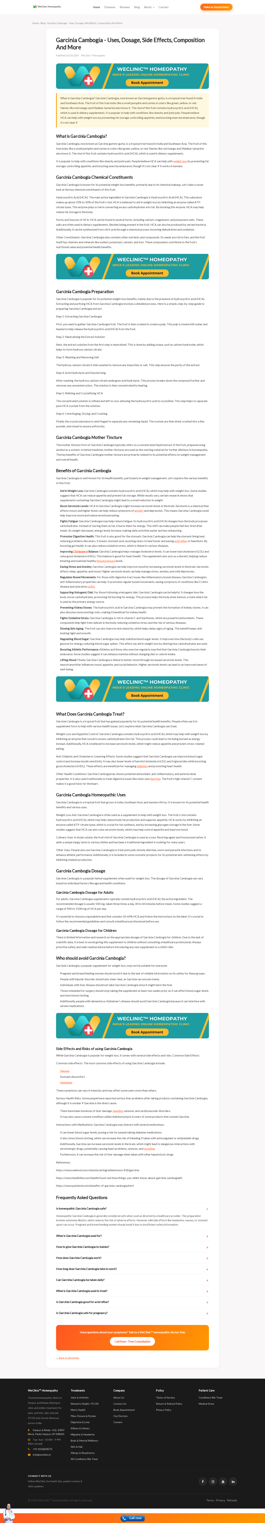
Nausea (64, 1071)
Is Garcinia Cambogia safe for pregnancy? (82, 1312)
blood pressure (106, 560)
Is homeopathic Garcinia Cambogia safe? (81, 1208)
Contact (164, 7)
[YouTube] (223, 1481)
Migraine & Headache (83, 1434)
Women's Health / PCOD (85, 1403)
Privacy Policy (163, 1409)
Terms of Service (165, 1397)
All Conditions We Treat (84, 1458)
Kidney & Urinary (80, 1428)
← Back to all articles (67, 1357)
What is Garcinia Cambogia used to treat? (81, 1290)
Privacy (220, 1500)
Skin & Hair (77, 1446)
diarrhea (155, 778)
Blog (137, 7)
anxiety (138, 510)
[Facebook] (203, 1481)
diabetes (142, 766)
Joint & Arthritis (80, 1397)
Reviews (125, 7)
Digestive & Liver (80, 1422)
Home (96, 7)
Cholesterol (80, 551)
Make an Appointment (216, 6)
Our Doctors (120, 1415)
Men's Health (78, 1409)
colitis (91, 586)
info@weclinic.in (41, 1454)
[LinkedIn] (233, 1481)
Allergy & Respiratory (83, 1452)
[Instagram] (213, 1481)
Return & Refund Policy (169, 1403)
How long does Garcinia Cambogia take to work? (86, 1268)
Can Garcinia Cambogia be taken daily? (80, 1279)
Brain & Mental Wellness (84, 1440)
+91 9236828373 (42, 1449)
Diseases (109, 7)
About (148, 7)
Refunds (232, 1500)
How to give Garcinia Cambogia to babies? (82, 1246)
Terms (210, 1500)
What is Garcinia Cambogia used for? (79, 1235)
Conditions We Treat (210, 1397)
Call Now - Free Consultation (132, 1341)
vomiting (149, 1148)
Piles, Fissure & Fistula (83, 1415)
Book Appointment (124, 1409)
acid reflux (181, 541)
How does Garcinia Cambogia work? (78, 1257)
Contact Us (119, 1403)
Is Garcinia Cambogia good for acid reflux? (82, 1301)
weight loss (180, 161)
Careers (117, 1422)
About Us (118, 1397)
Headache (66, 1082)
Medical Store (206, 1403)
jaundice (118, 1110)
